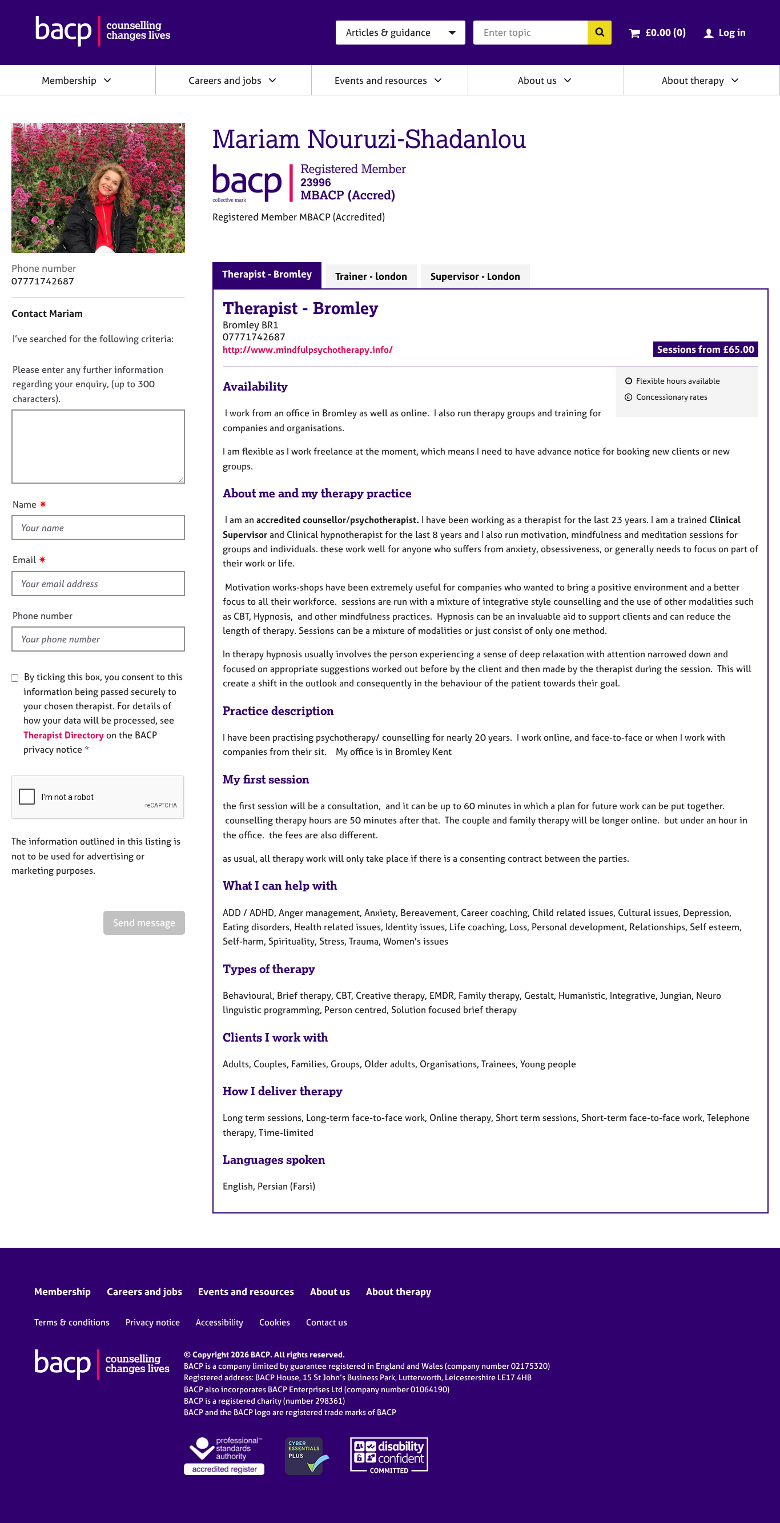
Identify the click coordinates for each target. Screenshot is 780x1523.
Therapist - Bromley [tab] (267, 274)
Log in (732, 32)
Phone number (43, 615)
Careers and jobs (225, 80)
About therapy (693, 80)
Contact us (326, 1322)
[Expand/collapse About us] (567, 80)
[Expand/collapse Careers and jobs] (272, 80)
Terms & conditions (72, 1322)
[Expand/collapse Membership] (107, 80)
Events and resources (381, 80)
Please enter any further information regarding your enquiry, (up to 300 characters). (88, 384)
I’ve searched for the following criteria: (93, 338)
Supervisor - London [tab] (475, 276)
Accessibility (219, 1322)
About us (537, 80)
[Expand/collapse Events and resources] (438, 80)
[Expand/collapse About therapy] (735, 80)
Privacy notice (153, 1322)
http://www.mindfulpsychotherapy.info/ (308, 349)
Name (25, 504)
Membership (69, 80)
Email (24, 559)
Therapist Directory (63, 735)
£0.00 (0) (665, 32)
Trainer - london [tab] (371, 276)
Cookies (274, 1322)
